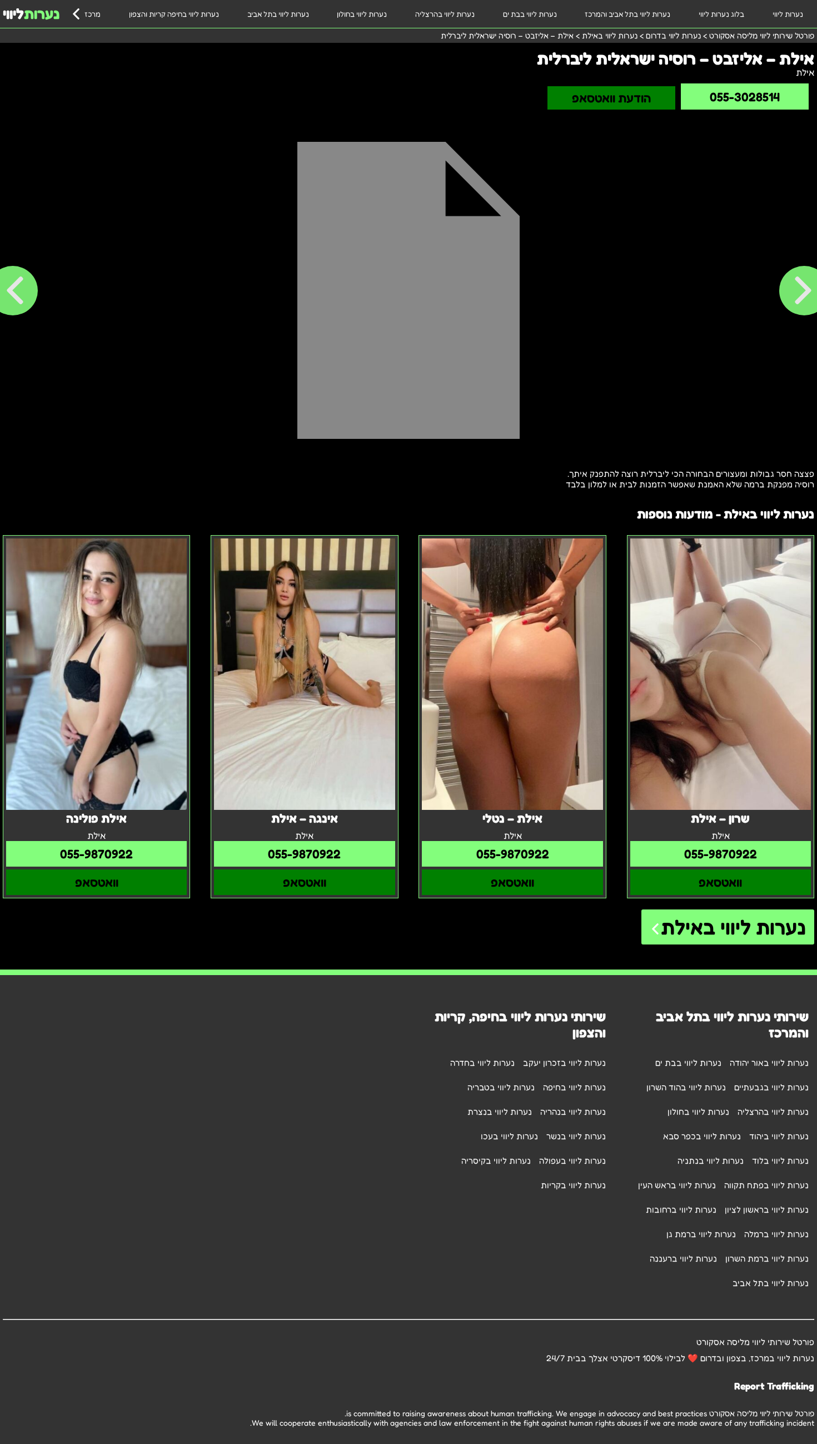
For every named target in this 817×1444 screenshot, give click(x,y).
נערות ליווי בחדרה (482, 1062)
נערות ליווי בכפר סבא (702, 1136)
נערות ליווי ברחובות (681, 1209)
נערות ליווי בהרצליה (445, 13)
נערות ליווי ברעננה (683, 1258)
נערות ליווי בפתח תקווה (766, 1185)
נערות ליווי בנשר (576, 1136)
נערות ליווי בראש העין (677, 1185)
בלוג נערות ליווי (721, 13)
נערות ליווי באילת (733, 927)
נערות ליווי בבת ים (530, 13)
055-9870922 (720, 854)
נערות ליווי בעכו (509, 1136)
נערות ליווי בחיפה (574, 1087)
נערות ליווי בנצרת (499, 1111)
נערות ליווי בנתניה (710, 1160)
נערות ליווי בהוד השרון (686, 1087)
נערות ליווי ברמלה (776, 1234)
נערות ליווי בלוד (780, 1160)
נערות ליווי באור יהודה (769, 1062)
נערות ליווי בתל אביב (278, 13)
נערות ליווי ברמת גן (701, 1234)
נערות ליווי (788, 13)
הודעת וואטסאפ (611, 98)
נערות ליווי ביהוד (779, 1136)
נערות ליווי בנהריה (573, 1111)
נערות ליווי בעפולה (572, 1160)
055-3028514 (745, 97)
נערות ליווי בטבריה (501, 1087)
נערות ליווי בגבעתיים (771, 1087)
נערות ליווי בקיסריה (496, 1160)
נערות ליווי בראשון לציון (767, 1209)
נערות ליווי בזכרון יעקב (564, 1062)
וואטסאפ (720, 882)
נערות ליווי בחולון (362, 13)
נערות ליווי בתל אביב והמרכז (627, 13)
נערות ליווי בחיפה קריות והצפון (174, 13)
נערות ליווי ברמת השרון (767, 1258)
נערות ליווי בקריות (573, 1185)
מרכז (92, 13)
